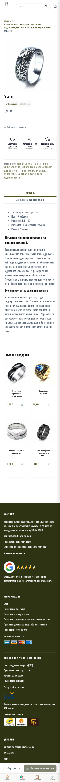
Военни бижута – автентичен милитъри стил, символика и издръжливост (28, 165)
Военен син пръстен (43, 392)
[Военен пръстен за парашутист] (16, 431)
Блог (6, 603)
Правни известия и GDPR (15, 629)
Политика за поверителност (17, 614)
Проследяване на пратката (17, 670)
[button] (15, 127)
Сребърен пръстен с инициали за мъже (43, 453)
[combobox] (29, 6)
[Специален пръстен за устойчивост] (16, 372)
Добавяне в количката (42, 768)
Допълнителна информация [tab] (30, 200)
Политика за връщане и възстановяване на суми (27, 619)
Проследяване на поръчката (17, 541)
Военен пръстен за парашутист (16, 451)
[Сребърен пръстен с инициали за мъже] (43, 431)
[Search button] (46, 6)
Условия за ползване (13, 675)
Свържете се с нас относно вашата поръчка (25, 546)
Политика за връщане (14, 680)
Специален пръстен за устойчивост (17, 393)
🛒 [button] (49, 404)
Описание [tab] (30, 192)
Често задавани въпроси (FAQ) (18, 665)
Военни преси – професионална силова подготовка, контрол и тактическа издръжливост (25, 174)
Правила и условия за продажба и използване (25, 624)
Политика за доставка (14, 609)
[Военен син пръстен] (43, 372)
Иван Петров (25, 103)
